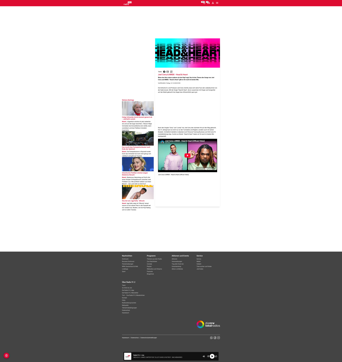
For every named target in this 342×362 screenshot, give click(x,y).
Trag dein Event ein (178, 264)
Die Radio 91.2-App (128, 290)
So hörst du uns (127, 288)
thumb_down (208, 356)
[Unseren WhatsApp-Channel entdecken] (211, 337)
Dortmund (125, 259)
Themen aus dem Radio (154, 259)
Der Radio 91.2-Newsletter (130, 293)
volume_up (204, 356)
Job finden (200, 269)
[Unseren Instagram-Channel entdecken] (218, 337)
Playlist (149, 266)
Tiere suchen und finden (204, 266)
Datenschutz (126, 310)
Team (124, 285)
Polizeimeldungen (127, 264)
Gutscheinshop (176, 266)
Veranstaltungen (177, 261)
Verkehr (199, 264)
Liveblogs (125, 269)
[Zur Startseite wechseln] (127, 3)
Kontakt (124, 298)
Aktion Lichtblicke (177, 269)
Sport (123, 271)
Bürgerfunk (150, 274)
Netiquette (125, 305)
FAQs (123, 300)
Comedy (149, 264)
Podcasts (150, 271)
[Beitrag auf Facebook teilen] (164, 72)
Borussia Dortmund (128, 261)
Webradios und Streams (154, 269)
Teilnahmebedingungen (129, 308)
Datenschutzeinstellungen (149, 338)
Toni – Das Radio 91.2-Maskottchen (133, 295)
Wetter (199, 261)
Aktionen (174, 259)
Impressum (125, 313)
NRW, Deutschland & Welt (130, 266)
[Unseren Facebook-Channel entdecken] (215, 337)
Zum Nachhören (152, 261)
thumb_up (216, 356)
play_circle (212, 356)
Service (199, 259)
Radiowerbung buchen (129, 303)
